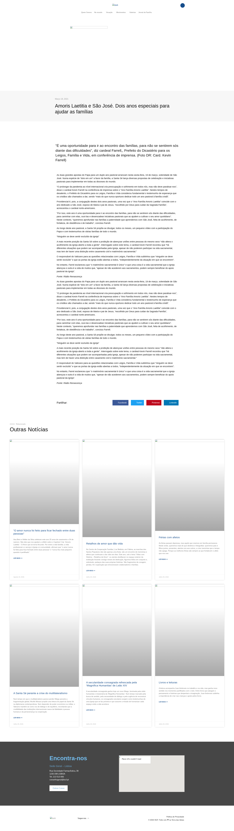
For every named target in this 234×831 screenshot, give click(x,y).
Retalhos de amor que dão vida (104, 543)
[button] (99, 12)
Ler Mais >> (17, 558)
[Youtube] (98, 818)
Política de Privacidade (175, 817)
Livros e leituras (168, 682)
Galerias (133, 12)
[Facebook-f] (93, 818)
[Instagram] (103, 818)
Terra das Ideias (178, 820)
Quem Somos (86, 12)
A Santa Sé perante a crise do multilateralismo (40, 693)
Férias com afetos (169, 537)
